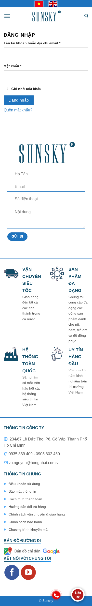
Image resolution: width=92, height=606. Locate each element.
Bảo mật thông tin (22, 491)
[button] (7, 16)
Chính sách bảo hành (25, 522)
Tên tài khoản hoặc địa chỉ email (36, 43)
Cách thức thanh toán (25, 499)
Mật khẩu (17, 66)
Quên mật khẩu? (18, 110)
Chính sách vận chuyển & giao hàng (37, 514)
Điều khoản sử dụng (24, 484)
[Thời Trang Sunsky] (46, 16)
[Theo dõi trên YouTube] (28, 572)
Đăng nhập (19, 100)
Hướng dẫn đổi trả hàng (27, 507)
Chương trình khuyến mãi (28, 529)
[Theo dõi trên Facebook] (11, 572)
